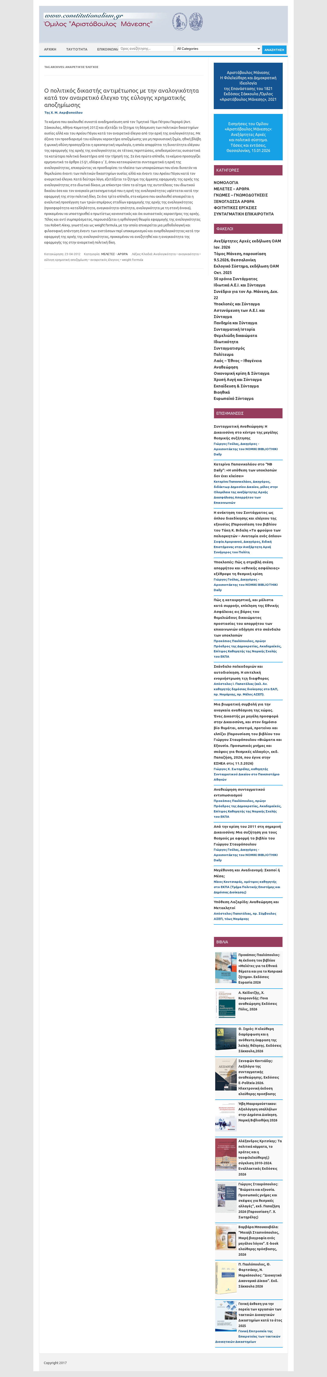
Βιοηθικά (222, 392)
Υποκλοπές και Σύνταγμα (237, 304)
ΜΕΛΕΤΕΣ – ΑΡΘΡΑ (231, 189)
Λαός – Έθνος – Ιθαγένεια (238, 360)
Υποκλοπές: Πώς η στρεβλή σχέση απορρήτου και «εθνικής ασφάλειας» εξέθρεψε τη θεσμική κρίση (247, 568)
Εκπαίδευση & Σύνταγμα (236, 386)
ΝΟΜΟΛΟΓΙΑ (226, 182)
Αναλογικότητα (164, 254)
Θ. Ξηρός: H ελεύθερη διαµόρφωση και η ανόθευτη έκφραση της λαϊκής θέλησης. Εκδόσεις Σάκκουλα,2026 (260, 1040)
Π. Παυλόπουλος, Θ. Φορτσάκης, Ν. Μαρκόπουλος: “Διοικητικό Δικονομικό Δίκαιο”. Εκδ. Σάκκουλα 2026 (260, 1275)
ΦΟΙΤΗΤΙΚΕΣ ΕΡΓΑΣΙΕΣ (235, 208)
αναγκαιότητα (188, 254)
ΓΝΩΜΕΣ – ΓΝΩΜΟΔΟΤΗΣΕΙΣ (241, 195)
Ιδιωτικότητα (226, 342)
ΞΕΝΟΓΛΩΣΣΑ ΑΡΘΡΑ (234, 201)
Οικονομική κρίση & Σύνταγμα (241, 373)
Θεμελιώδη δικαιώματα (235, 335)
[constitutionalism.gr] (127, 35)
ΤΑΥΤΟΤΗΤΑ (76, 49)
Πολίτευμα (223, 354)
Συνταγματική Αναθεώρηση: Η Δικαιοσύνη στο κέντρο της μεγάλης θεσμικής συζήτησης (246, 432)
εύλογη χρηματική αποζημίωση (66, 259)
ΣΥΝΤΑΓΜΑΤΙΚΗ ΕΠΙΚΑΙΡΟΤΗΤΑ (244, 214)
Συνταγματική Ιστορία (234, 329)
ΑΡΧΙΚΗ (50, 49)
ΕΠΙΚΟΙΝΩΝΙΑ (108, 49)
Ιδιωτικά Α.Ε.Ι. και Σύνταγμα (239, 285)
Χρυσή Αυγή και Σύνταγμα (238, 379)
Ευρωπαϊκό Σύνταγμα (234, 398)
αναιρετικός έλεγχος (104, 259)
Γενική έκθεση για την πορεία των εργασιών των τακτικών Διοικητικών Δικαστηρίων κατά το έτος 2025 (260, 1315)
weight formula (132, 259)
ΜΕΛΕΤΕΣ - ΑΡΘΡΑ (114, 254)
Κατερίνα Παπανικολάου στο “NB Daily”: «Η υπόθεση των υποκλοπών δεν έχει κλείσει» (245, 470)
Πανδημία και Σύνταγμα (235, 323)
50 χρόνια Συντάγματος (236, 279)
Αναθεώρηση (226, 367)
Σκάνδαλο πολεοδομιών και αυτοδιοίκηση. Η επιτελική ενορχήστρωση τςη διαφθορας (241, 672)
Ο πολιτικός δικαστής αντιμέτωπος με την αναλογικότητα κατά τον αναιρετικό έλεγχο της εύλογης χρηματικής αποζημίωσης (121, 97)
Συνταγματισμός (229, 348)
